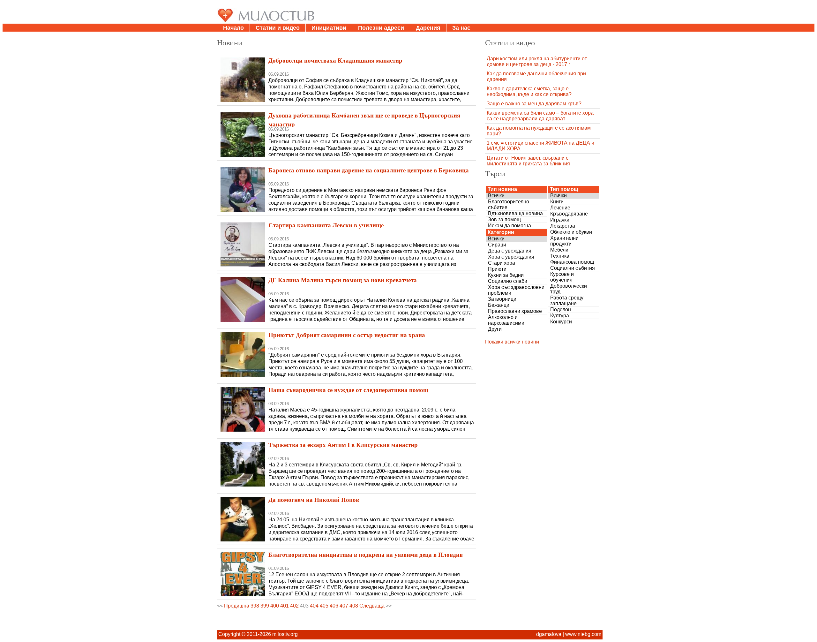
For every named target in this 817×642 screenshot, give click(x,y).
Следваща (372, 605)
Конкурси (561, 321)
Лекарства (562, 226)
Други (495, 329)
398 (255, 605)
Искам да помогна (509, 225)
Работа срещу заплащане (566, 300)
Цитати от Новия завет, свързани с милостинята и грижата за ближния (528, 160)
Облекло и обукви (571, 232)
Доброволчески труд (568, 288)
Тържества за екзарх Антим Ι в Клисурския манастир (343, 444)
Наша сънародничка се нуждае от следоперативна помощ (348, 389)
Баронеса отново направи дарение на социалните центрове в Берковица (368, 170)
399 (264, 605)
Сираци (497, 244)
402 (294, 605)
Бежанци (498, 305)
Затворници (502, 299)
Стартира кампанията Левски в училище (326, 225)
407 (344, 605)
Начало (233, 28)
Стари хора (501, 263)
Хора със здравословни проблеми (516, 290)
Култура (559, 315)
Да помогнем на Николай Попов (313, 499)
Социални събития (572, 268)
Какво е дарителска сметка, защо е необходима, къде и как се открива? (529, 91)
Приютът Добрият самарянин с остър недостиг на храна (346, 334)
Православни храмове (515, 311)
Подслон (560, 309)
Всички (496, 195)
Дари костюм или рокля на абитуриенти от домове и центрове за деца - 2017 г (537, 61)
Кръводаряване (569, 213)
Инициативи (328, 28)
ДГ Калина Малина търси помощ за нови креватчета (342, 280)
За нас (461, 28)
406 (334, 605)
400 (274, 605)
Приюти (497, 269)
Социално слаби (507, 281)
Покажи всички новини (512, 341)
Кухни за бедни (506, 275)
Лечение (560, 207)
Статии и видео (278, 28)
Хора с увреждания (511, 257)
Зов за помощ (504, 219)
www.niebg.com (583, 634)
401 (284, 605)
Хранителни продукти (564, 240)
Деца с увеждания (509, 250)
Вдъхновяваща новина (515, 213)
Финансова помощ (572, 262)
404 (314, 605)
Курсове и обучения (562, 277)
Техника (559, 256)
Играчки (559, 220)
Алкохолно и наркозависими (506, 320)
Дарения (428, 28)
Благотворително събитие (508, 204)
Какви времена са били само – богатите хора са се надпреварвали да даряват (540, 115)
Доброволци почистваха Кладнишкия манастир (335, 60)
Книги (557, 201)
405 (324, 605)
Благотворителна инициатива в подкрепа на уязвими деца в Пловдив (365, 554)
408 (353, 605)
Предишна (236, 605)
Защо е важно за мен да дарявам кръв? (534, 103)
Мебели (559, 250)
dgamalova (548, 634)
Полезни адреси (381, 28)
